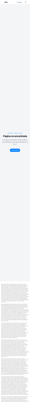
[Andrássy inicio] (6, 2)
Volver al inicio (15, 150)
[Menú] (25, 2)
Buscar (20, 2)
